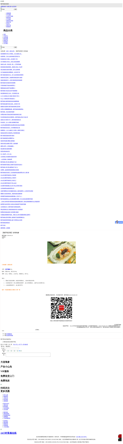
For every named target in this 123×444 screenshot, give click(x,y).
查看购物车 (3, 6)
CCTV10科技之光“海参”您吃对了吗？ (10, 96)
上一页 (18, 344)
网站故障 (5, 422)
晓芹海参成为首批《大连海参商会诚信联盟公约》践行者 (15, 172)
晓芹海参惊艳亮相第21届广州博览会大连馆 (11, 220)
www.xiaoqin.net (103, 326)
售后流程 (5, 399)
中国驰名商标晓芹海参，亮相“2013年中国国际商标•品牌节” (15, 214)
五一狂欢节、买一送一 (6, 154)
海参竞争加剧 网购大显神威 (8, 140)
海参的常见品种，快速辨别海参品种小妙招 (11, 77)
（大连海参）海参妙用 (6, 159)
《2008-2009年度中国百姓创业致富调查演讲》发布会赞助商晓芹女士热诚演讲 (20, 201)
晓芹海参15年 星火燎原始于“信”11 (9, 167)
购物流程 (5, 396)
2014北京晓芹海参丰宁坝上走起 (9, 183)
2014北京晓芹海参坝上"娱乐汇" (8, 180)
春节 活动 (3, 225)
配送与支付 (6, 403)
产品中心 (5, 35)
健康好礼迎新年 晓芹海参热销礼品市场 (10, 106)
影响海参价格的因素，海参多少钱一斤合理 (11, 67)
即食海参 (8, 17)
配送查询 (5, 406)
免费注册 (9, 6)
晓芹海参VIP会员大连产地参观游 (9, 90)
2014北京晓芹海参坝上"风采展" (8, 175)
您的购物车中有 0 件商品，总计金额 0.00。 (11, 53)
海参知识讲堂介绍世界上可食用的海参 (10, 133)
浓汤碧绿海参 (9, 335)
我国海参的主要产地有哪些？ (8, 88)
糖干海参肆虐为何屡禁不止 (7, 138)
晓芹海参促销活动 (5, 222)
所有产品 (8, 25)
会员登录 (14, 6)
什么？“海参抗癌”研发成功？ (8, 98)
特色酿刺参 (9, 334)
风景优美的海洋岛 (5, 151)
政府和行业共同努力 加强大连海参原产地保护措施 (13, 204)
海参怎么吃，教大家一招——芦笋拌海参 (11, 64)
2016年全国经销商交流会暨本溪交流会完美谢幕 (12, 125)
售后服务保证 (6, 415)
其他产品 (8, 22)
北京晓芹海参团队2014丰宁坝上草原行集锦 (11, 185)
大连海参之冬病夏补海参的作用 (9, 156)
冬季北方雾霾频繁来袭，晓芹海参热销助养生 (12, 109)
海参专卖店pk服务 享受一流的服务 (9, 143)
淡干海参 (8, 14)
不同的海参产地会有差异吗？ (8, 85)
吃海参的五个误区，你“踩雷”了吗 (9, 59)
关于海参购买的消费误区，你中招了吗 (10, 72)
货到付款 (5, 405)
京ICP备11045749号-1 (81, 436)
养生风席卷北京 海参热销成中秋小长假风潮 (11, 209)
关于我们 (5, 43)
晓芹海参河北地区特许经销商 (8, 82)
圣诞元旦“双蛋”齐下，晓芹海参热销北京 (11, 119)
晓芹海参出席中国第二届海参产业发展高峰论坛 (12, 217)
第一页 (15, 344)
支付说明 (5, 409)
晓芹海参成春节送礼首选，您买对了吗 (10, 103)
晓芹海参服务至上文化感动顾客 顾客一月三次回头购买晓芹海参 (17, 198)
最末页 (26, 344)
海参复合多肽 (9, 20)
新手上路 (5, 394)
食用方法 (5, 40)
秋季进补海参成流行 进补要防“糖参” (10, 212)
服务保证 (5, 412)
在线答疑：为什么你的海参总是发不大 (10, 56)
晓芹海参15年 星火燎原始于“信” (9, 162)
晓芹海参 (66, 295)
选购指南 (5, 400)
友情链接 (5, 425)
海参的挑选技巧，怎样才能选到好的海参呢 (11, 80)
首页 (4, 34)
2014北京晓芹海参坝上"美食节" (8, 177)
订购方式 (5, 397)
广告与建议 (6, 426)
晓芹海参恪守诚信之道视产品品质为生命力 (11, 164)
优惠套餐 (8, 13)
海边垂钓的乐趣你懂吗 (6, 148)
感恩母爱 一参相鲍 (5, 228)
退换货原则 (6, 413)
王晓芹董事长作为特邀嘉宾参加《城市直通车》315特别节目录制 (17, 191)
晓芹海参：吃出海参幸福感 (7, 111)
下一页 (22, 344)
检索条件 (8, 26)
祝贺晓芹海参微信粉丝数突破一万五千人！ (11, 196)
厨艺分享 (12, 51)
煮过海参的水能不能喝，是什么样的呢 (10, 69)
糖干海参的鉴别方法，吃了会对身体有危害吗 (12, 74)
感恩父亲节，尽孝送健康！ (7, 146)
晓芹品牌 (5, 38)
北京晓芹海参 (117, 324)
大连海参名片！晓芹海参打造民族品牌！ (11, 206)
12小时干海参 (9, 16)
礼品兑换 (5, 37)
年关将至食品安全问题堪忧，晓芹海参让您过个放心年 (14, 117)
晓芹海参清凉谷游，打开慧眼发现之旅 (10, 127)
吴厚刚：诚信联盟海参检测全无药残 (10, 169)
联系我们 (5, 41)
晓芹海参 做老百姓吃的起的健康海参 (10, 101)
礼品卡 (8, 23)
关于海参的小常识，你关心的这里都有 (10, 61)
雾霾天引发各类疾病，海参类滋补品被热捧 (11, 193)
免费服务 (5, 416)
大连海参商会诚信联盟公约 (7, 188)
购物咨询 (5, 423)
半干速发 (8, 19)
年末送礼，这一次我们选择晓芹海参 (10, 122)
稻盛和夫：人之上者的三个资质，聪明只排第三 (12, 130)
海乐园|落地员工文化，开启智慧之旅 (10, 93)
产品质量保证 (6, 418)
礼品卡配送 (6, 408)
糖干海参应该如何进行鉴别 (7, 135)
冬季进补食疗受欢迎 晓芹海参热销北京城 (11, 114)
